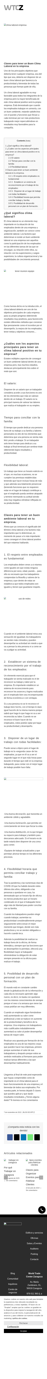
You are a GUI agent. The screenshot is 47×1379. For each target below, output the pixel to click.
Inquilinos (12, 1284)
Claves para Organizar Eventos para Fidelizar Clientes (33, 1177)
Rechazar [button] (23, 1323)
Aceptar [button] (23, 1331)
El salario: (14, 158)
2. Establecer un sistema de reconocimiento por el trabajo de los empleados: (23, 185)
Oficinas (34, 1238)
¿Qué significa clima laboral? (18, 146)
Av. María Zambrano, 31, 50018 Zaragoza (34, 1285)
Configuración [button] (13, 1326)
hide (28, 141)
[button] (6, 1178)
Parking (34, 1254)
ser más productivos (30, 118)
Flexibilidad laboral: (18, 167)
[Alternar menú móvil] (42, 7)
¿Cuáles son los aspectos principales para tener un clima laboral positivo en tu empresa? (22, 151)
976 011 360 (32, 1293)
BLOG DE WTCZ (29, 1112)
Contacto (34, 1259)
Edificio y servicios (34, 1233)
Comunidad (12, 1279)
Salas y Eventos (34, 1243)
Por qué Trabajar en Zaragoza (10, 1171)
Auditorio (34, 1249)
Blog (13, 1273)
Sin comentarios (11, 1181)
